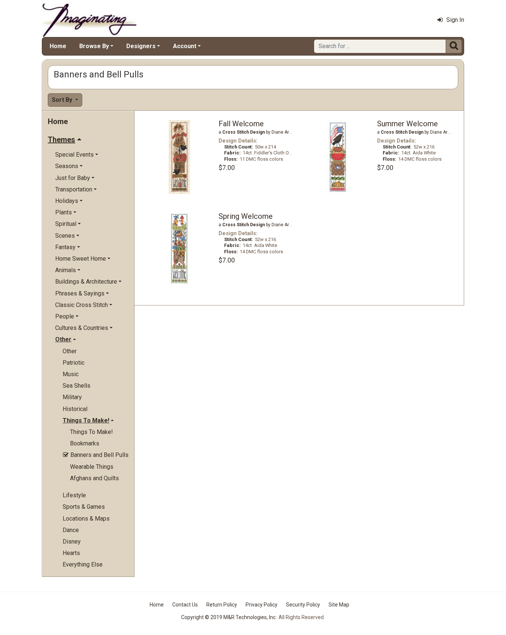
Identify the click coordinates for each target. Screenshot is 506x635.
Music (71, 374)
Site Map (339, 605)
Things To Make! (91, 431)
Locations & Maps (86, 518)
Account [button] (184, 46)
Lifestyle (74, 495)
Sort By (63, 99)
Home (58, 46)
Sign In (455, 19)
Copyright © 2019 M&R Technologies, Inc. (229, 617)
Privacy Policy (261, 605)
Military (72, 397)
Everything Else (83, 564)
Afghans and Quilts (94, 478)
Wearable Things (91, 466)
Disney (72, 541)
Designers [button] (141, 46)
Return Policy (221, 605)
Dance (71, 530)
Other (70, 351)
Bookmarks (84, 443)
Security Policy (303, 605)
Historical (75, 408)
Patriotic (73, 362)
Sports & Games (84, 506)
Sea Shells (76, 385)
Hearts (71, 553)
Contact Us (185, 605)
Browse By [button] (94, 46)
